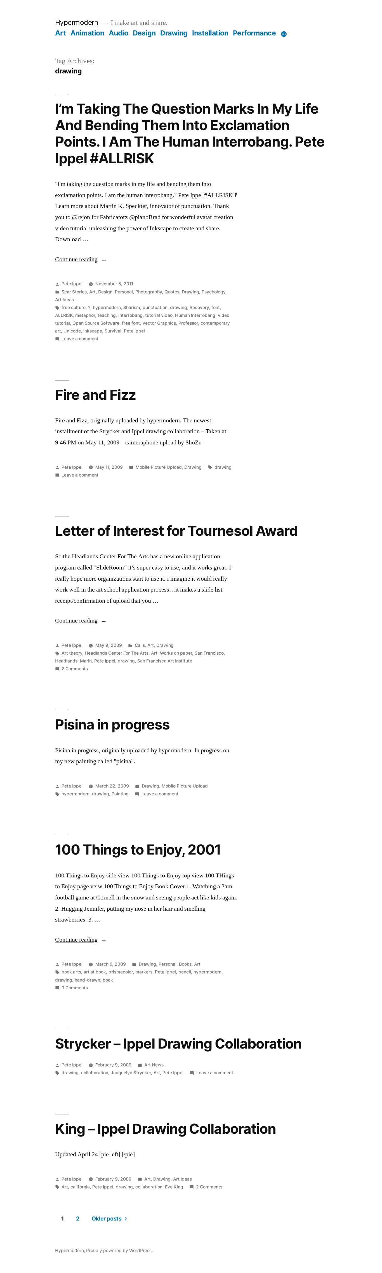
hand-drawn (87, 980)
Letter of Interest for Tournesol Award (176, 530)
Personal (124, 292)
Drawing (174, 33)
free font (131, 323)
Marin (86, 661)
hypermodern (107, 307)
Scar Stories (74, 292)
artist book (95, 972)
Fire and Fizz (95, 394)
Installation (210, 33)
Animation (87, 33)
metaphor (85, 315)
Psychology (213, 292)
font (215, 307)
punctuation (155, 307)
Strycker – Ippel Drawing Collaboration (178, 1043)
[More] (283, 34)
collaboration (94, 1072)
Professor (188, 323)
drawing (178, 307)
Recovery (199, 307)
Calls (140, 645)
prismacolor (121, 972)
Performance (254, 33)
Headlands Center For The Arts (116, 653)
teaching (107, 315)
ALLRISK (64, 315)
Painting (120, 793)
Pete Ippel (72, 283)
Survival (113, 331)
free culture (74, 307)
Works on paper (176, 653)
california (80, 1187)
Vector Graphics (159, 323)
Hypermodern (76, 22)
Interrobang (130, 315)
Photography (148, 292)
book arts (71, 972)
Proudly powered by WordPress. (119, 1250)
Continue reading (81, 259)
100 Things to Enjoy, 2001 (138, 849)
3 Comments (75, 987)
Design (144, 33)
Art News (154, 1065)
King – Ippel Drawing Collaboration (165, 1128)
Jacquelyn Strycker (131, 1072)
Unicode (72, 331)
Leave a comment (80, 338)
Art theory (72, 653)
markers (143, 972)
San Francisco (209, 653)
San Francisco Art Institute (164, 661)
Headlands (66, 661)
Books (185, 964)
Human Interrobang (195, 315)
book (108, 980)
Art (60, 33)
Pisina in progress (112, 724)
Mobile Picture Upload (159, 467)
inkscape (92, 331)
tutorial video (159, 315)
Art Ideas (64, 299)
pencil (184, 972)
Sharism (131, 307)
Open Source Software (95, 323)
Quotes (171, 292)
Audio (118, 33)
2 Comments (75, 668)
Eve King (174, 1187)
